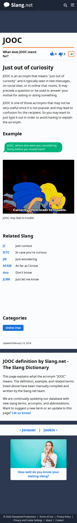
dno (6, 272)
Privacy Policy (64, 516)
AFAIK (7, 266)
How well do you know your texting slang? (38, 474)
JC (4, 246)
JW (5, 259)
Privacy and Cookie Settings (28, 520)
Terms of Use (46, 516)
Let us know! (21, 413)
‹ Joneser (28, 429)
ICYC (6, 252)
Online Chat (13, 328)
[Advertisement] (38, 21)
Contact (60, 520)
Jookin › (50, 429)
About (49, 520)
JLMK (6, 279)
